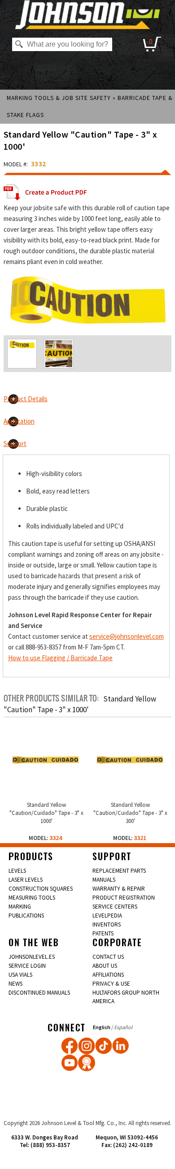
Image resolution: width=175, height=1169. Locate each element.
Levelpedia (107, 915)
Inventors (106, 924)
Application (19, 421)
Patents (103, 933)
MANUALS (103, 879)
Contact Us (108, 957)
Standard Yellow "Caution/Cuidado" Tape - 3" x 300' (130, 813)
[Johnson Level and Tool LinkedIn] (120, 1045)
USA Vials (20, 974)
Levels (17, 871)
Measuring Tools (32, 897)
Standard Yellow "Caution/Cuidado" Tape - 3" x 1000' (46, 813)
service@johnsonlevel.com (126, 636)
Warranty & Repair (118, 888)
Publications (26, 915)
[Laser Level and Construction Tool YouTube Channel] (69, 1062)
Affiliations (108, 974)
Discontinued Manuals (39, 992)
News (15, 983)
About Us (104, 966)
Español (123, 1027)
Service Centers (114, 906)
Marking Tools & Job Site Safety (59, 98)
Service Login (27, 966)
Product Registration (123, 897)
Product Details (26, 398)
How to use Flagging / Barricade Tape (60, 658)
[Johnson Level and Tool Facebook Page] (69, 1045)
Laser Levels (26, 879)
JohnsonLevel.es (32, 957)
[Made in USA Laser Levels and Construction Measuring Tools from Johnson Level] (86, 1045)
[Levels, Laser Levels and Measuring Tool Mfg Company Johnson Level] (87, 14)
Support (15, 443)
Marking (20, 906)
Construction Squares (41, 888)
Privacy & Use (111, 983)
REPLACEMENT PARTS (119, 871)
